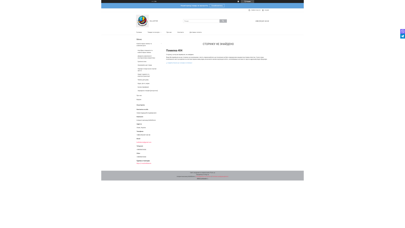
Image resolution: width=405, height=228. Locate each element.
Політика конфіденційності (220, 176)
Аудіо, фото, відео (144, 83)
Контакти (181, 32)
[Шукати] (223, 21)
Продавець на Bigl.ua (202, 174)
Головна (139, 32)
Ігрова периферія (143, 87)
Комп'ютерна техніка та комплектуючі (144, 44)
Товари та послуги (153, 32)
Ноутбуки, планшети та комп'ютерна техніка (145, 51)
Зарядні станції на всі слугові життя (147, 69)
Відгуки (139, 99)
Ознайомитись (217, 6)
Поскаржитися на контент (203, 176)
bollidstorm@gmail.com (144, 142)
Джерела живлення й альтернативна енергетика (146, 57)
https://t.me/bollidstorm (144, 163)
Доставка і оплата (196, 32)
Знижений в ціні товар (145, 65)
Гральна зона (142, 61)
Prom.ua (212, 172)
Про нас (169, 32)
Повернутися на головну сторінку (179, 63)
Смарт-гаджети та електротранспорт (144, 75)
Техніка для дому (143, 80)
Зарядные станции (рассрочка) (148, 90)
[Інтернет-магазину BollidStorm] (142, 21)
